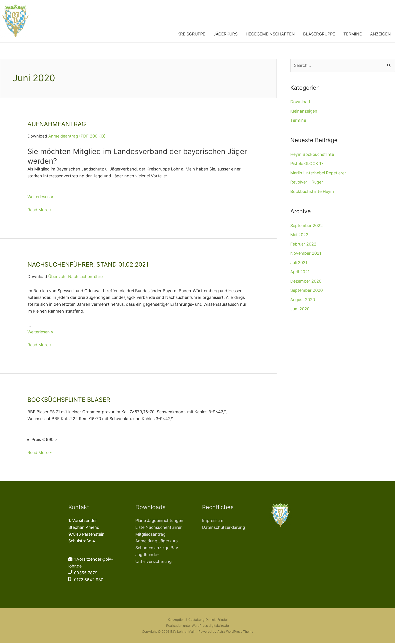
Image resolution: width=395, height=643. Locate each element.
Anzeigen (380, 34)
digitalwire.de (219, 625)
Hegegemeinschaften (270, 34)
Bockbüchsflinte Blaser (68, 399)
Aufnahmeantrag (56, 123)
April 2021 (300, 271)
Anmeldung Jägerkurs (156, 540)
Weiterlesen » (40, 196)
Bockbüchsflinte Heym (312, 191)
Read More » (39, 209)
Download (300, 101)
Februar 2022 (303, 244)
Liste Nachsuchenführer (158, 527)
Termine (352, 34)
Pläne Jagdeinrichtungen (159, 520)
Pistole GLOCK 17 (306, 163)
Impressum (212, 520)
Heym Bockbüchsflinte (312, 154)
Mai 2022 (299, 234)
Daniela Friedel (216, 619)
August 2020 (302, 299)
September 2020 (306, 290)
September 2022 (306, 225)
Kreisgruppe (191, 34)
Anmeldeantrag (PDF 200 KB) (77, 136)
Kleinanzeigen (303, 111)
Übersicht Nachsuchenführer (76, 276)
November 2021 (305, 253)
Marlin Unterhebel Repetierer (318, 172)
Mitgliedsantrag (150, 534)
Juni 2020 (300, 308)
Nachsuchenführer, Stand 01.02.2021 (88, 264)
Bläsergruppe (319, 34)
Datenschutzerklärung (223, 527)
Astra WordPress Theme (235, 631)
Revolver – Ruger (306, 182)
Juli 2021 (298, 262)
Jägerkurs (226, 34)
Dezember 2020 (305, 281)
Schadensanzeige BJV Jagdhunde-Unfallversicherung (156, 554)
